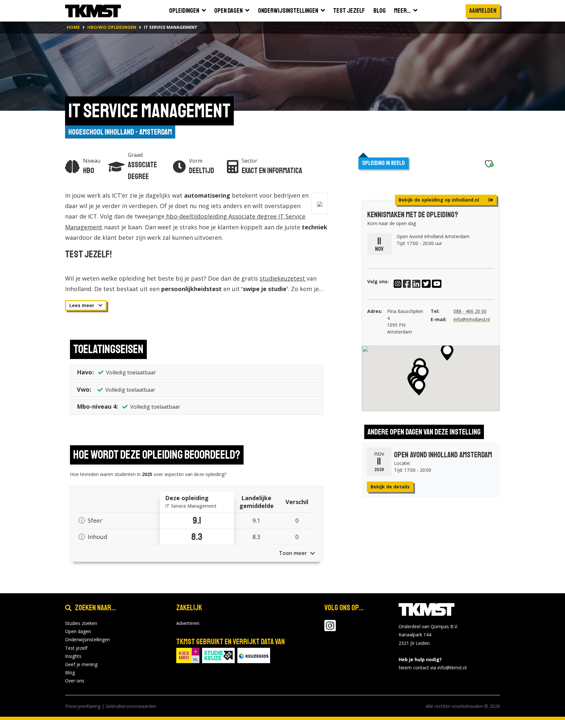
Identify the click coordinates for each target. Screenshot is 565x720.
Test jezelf (76, 648)
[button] (419, 387)
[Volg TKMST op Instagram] (330, 629)
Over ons (74, 681)
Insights (73, 656)
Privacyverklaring (82, 706)
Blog (70, 672)
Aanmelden (482, 11)
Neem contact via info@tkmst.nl (433, 667)
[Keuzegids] (253, 655)
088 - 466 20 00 (470, 311)
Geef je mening (81, 664)
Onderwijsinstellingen (87, 639)
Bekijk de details (390, 486)
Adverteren (187, 623)
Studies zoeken (81, 623)
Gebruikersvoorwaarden (131, 706)
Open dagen (78, 631)
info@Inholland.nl (472, 319)
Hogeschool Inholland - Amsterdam (120, 132)
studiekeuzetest (283, 278)
